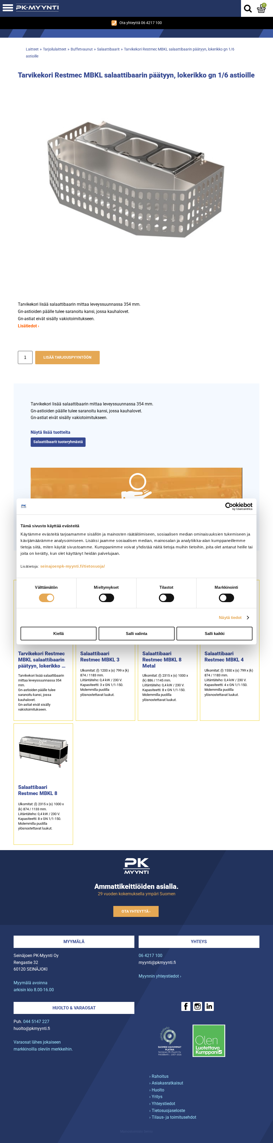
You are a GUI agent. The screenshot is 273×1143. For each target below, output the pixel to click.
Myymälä (74, 941)
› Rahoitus (158, 1076)
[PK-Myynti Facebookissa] (185, 1006)
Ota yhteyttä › (136, 911)
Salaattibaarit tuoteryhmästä (58, 442)
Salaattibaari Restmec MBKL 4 (224, 656)
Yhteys (199, 941)
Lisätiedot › (28, 325)
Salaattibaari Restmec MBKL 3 (99, 656)
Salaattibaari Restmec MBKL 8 (37, 790)
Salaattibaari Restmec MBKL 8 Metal (162, 659)
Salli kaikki (214, 633)
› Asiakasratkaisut (166, 1083)
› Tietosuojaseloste (167, 1110)
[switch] (106, 598)
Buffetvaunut (82, 49)
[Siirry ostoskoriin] (261, 8)
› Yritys (155, 1096)
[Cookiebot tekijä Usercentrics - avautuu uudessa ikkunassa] (229, 506)
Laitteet (32, 49)
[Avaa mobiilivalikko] (8, 8)
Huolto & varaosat (74, 1007)
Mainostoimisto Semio (136, 1131)
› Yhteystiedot (162, 1103)
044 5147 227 (36, 1021)
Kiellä (58, 633)
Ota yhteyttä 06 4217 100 (140, 23)
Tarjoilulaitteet (54, 49)
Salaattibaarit (108, 49)
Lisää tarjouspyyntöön (67, 357)
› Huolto (156, 1089)
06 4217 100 (150, 955)
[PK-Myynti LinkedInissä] (209, 1006)
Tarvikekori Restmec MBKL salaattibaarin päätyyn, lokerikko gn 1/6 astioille (42, 659)
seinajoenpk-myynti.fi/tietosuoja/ (72, 566)
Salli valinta (136, 633)
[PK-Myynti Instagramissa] (197, 1006)
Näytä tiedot (230, 617)
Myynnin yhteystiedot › (160, 976)
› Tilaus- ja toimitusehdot (172, 1117)
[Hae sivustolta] (247, 8)
